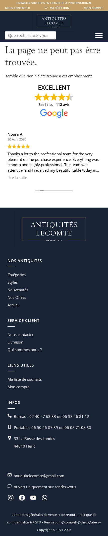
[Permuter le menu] (99, 35)
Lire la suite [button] (17, 177)
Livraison (15, 342)
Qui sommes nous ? (25, 349)
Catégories (17, 274)
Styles (13, 282)
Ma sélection (59, 8)
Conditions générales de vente (34, 514)
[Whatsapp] (44, 498)
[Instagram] (11, 498)
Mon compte (93, 8)
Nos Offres (17, 297)
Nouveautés (18, 289)
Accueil (14, 304)
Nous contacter (17, 8)
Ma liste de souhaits (25, 379)
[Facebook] (22, 498)
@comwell (69, 522)
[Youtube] (33, 498)
